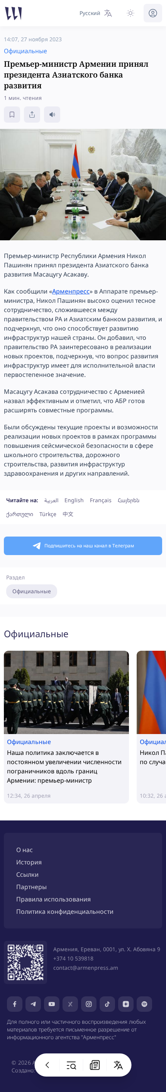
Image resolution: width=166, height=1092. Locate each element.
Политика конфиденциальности (64, 911)
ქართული (19, 514)
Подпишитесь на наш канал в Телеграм (89, 545)
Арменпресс (71, 291)
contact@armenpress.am (85, 967)
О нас (24, 850)
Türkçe (47, 514)
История (29, 862)
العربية (51, 500)
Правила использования (53, 899)
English (74, 500)
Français (101, 500)
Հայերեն (128, 500)
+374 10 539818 (73, 958)
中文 (68, 514)
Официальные (31, 591)
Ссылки (27, 874)
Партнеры (31, 887)
